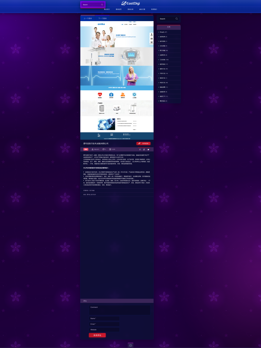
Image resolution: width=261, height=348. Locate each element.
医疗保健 (92, 190)
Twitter (148, 149)
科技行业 (162, 82)
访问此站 (144, 143)
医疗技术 (93, 194)
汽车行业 (162, 73)
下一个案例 (102, 18)
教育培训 (162, 64)
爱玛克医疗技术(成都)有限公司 (95, 143)
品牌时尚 (162, 55)
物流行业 (162, 78)
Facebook (140, 149)
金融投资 (162, 92)
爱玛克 (88, 194)
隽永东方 (107, 9)
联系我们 (154, 9)
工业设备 (162, 59)
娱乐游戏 (162, 41)
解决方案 (142, 9)
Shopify (162, 32)
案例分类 (130, 9)
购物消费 (162, 87)
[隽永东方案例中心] (130, 3)
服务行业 (162, 69)
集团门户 (162, 96)
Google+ (144, 149)
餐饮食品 (162, 101)
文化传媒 (162, 46)
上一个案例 (88, 18)
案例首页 (119, 9)
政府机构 (162, 37)
